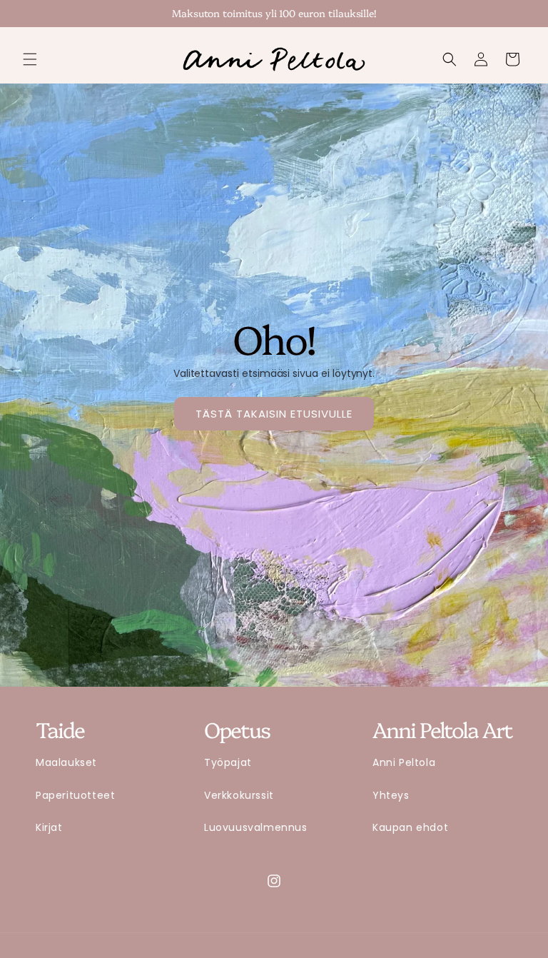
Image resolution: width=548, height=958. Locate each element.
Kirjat (49, 827)
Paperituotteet (75, 795)
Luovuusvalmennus (256, 827)
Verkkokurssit (239, 795)
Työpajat (228, 762)
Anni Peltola (403, 762)
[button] (30, 59)
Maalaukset (66, 762)
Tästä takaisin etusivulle (274, 413)
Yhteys (391, 795)
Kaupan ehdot (410, 827)
